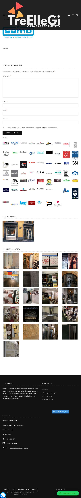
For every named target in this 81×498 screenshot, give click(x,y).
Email (5, 110)
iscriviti (42, 128)
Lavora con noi (48, 399)
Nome (5, 102)
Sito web (5, 119)
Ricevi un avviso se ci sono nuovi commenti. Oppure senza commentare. (32, 128)
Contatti (45, 390)
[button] (68, 493)
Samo (5, 48)
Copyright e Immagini (50, 393)
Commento (7, 76)
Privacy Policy (47, 396)
